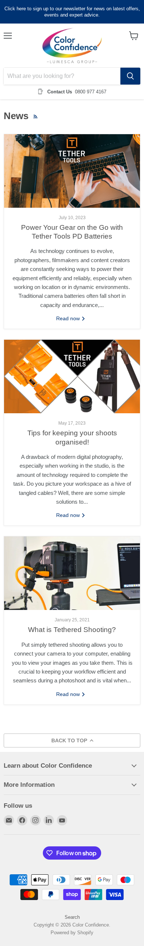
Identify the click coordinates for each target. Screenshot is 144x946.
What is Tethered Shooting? (72, 629)
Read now (68, 318)
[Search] (130, 76)
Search (72, 917)
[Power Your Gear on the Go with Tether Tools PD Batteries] (72, 171)
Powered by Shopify (72, 932)
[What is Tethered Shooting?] (72, 573)
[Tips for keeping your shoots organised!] (72, 376)
